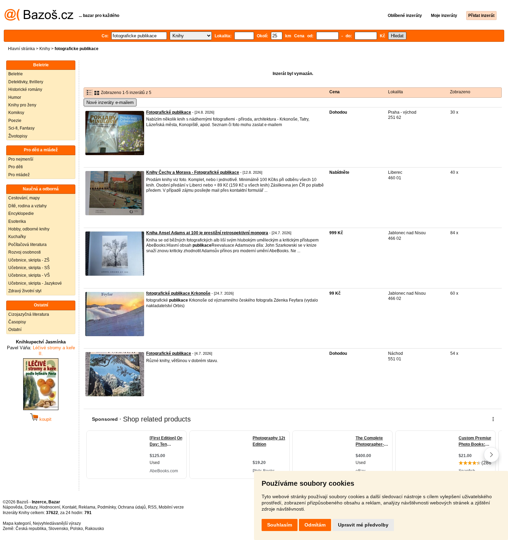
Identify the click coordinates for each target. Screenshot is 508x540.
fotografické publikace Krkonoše (178, 293)
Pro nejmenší (20, 159)
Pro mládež (19, 174)
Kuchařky (17, 236)
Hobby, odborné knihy (28, 229)
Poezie (14, 120)
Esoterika (17, 221)
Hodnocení (49, 507)
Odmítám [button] (315, 525)
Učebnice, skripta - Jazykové (35, 283)
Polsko (76, 528)
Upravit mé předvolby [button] (363, 525)
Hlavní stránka (21, 48)
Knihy (44, 48)
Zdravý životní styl (24, 290)
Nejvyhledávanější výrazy (57, 523)
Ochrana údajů (132, 507)
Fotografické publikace (168, 112)
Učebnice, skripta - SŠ (29, 267)
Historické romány (25, 89)
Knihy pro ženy (22, 105)
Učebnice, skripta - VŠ (29, 275)
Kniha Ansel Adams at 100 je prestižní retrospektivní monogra (207, 232)
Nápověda (12, 507)
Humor (14, 97)
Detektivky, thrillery (25, 81)
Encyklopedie (21, 213)
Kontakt (69, 507)
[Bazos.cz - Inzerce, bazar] (38, 19)
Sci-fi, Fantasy (21, 128)
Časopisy (17, 322)
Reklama (86, 507)
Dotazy (31, 507)
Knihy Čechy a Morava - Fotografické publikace (192, 172)
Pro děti (15, 166)
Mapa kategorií (17, 523)
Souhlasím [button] (279, 525)
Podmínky (106, 507)
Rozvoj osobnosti (24, 252)
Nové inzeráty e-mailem (110, 102)
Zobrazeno (460, 91)
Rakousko (94, 528)
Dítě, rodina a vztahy (27, 205)
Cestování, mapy (24, 198)
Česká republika (31, 528)
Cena (334, 91)
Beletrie (15, 74)
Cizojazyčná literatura (28, 314)
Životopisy (17, 136)
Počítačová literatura (27, 244)
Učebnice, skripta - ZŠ (28, 260)
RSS (152, 507)
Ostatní (14, 329)
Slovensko (58, 528)
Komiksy (16, 112)
